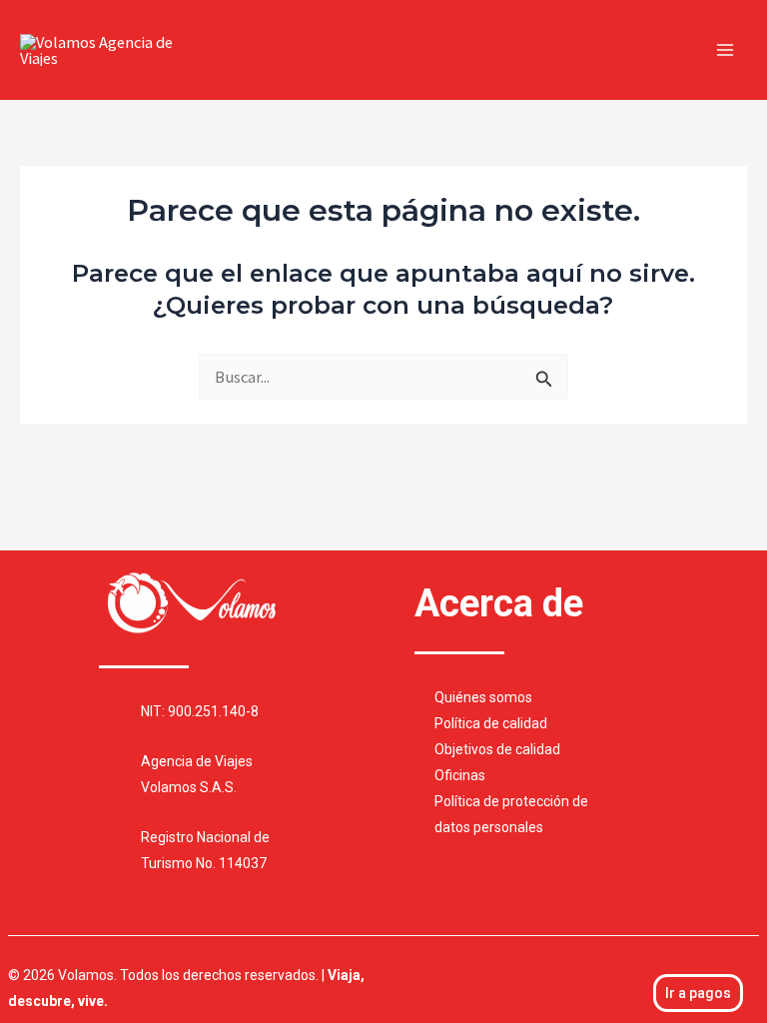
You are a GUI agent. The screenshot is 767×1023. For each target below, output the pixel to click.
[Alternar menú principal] (724, 50)
